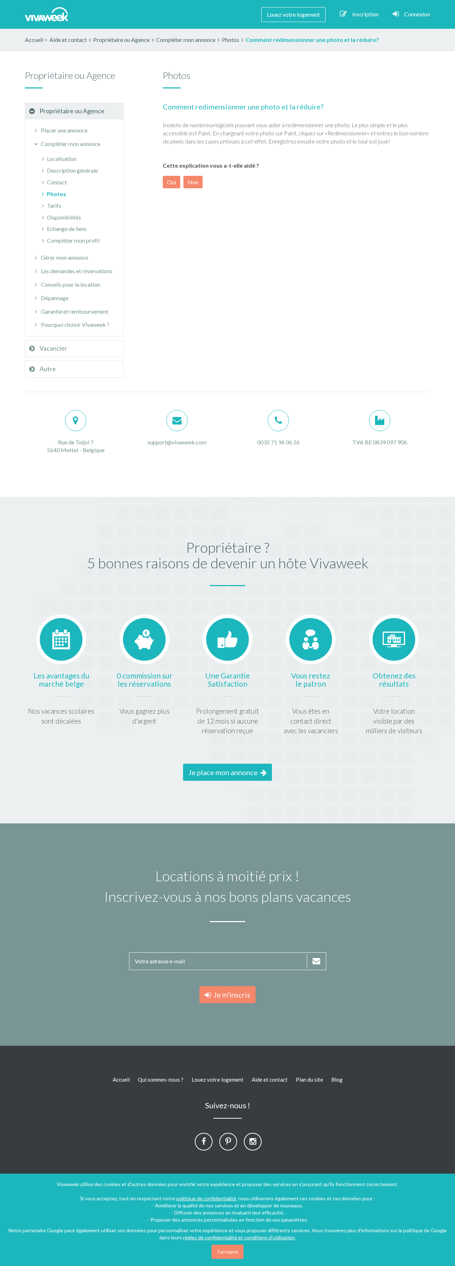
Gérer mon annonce (64, 257)
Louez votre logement (293, 14)
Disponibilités (64, 217)
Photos (56, 193)
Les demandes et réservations (76, 270)
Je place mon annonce (224, 772)
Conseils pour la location (70, 284)
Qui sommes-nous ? (160, 1079)
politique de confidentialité (206, 1198)
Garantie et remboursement (74, 311)
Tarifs (54, 205)
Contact (57, 182)
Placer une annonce (63, 130)
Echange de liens (67, 228)
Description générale (72, 170)
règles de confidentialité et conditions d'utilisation (239, 1237)
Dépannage (54, 297)
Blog (337, 1079)
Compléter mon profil (73, 240)
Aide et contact (270, 1079)
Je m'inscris (230, 994)
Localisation (61, 158)
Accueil (34, 39)
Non (193, 182)
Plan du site (309, 1079)
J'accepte (227, 1252)
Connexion (417, 14)
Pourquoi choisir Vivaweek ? (74, 324)
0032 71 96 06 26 (278, 442)
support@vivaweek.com (177, 442)
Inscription (365, 14)
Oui (171, 182)
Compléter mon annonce (70, 143)
